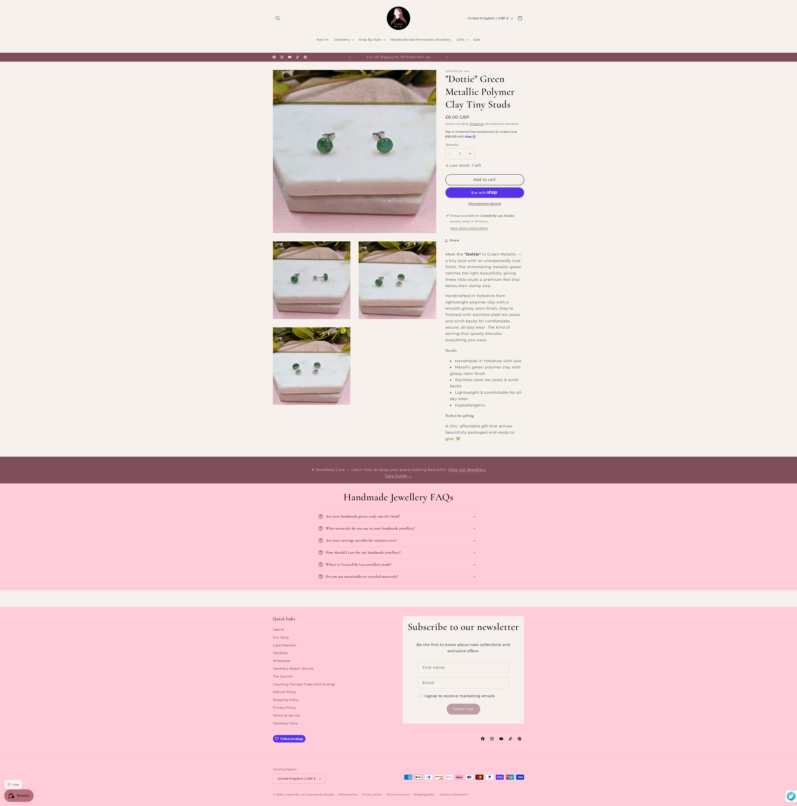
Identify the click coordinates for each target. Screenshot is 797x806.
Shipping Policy (286, 700)
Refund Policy (284, 692)
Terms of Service (286, 715)
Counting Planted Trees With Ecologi (304, 684)
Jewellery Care (285, 723)
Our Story (281, 637)
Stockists (280, 653)
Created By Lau (295, 794)
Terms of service (398, 794)
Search (278, 630)
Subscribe (463, 709)
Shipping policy (424, 794)
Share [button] (454, 240)
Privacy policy (372, 794)
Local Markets (284, 645)
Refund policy (348, 794)
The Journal (283, 676)
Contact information (454, 794)
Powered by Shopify (320, 794)
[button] (278, 18)
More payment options (484, 203)
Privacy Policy (284, 708)
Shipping (476, 123)
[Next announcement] (447, 57)
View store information (469, 228)
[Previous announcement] (349, 57)
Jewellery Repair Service (293, 669)
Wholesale (281, 661)
